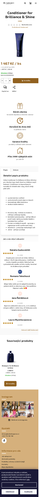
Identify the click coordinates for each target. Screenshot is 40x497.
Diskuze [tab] (15, 170)
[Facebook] (4, 440)
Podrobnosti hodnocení (20, 27)
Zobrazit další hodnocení (29, 330)
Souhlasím (28, 492)
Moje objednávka (7, 467)
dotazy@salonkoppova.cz (10, 434)
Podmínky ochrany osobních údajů (13, 462)
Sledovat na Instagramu (19, 420)
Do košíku (27, 81)
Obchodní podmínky (8, 459)
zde (28, 479)
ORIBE (20, 21)
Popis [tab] (5, 170)
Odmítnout (10, 492)
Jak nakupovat (7, 456)
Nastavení (19, 485)
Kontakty (5, 464)
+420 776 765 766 (7, 436)
